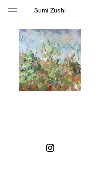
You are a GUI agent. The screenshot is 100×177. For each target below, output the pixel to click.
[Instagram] (50, 148)
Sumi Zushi (50, 10)
